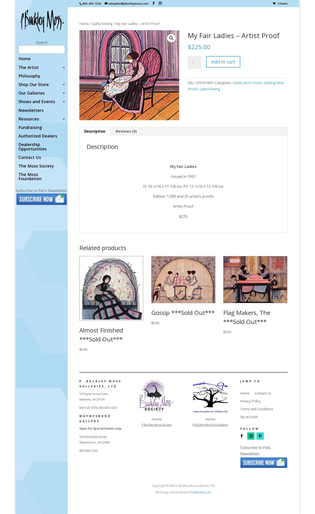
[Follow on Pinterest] (260, 436)
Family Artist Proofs (247, 83)
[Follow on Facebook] (241, 436)
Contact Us (29, 157)
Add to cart (223, 62)
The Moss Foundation (30, 176)
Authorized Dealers (37, 136)
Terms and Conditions (256, 409)
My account (249, 417)
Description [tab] (94, 131)
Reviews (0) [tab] (126, 131)
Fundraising (30, 127)
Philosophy (29, 76)
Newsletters (31, 110)
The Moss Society (36, 166)
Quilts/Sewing (102, 23)
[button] (171, 38)
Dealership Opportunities (32, 146)
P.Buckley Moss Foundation (210, 425)
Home (24, 59)
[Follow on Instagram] (251, 436)
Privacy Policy (250, 401)
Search (42, 42)
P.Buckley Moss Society (157, 425)
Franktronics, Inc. (201, 492)
